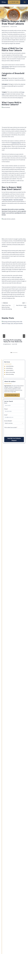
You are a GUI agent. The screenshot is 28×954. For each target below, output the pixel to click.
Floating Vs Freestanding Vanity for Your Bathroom (12, 340)
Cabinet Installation (9, 370)
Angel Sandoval (6, 26)
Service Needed (8, 421)
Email (6, 415)
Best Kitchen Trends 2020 (21, 305)
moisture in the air (16, 142)
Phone (6, 409)
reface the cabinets (7, 199)
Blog (3, 18)
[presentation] (14, 329)
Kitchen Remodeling (10, 374)
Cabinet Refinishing (9, 366)
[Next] (24, 336)
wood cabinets (5, 66)
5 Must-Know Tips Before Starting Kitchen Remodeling (7, 306)
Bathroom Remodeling (10, 372)
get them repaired (18, 199)
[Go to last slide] (4, 336)
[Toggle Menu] (24, 2)
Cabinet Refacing (9, 368)
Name (5, 403)
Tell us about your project (10, 427)
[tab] (12, 352)
